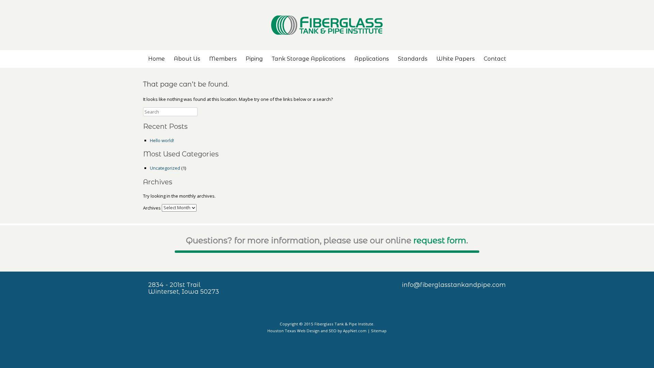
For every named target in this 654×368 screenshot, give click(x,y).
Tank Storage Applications (308, 59)
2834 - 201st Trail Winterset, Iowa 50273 (183, 288)
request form (440, 240)
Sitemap (379, 330)
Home (156, 59)
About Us (187, 59)
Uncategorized (165, 168)
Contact (495, 59)
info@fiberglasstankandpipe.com (454, 285)
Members (223, 59)
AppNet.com (355, 330)
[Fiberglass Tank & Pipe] (327, 25)
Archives (152, 207)
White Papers (455, 59)
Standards (412, 59)
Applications (371, 59)
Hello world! (162, 140)
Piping (254, 59)
